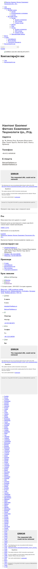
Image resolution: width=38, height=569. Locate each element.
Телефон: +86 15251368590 (12, 254)
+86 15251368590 (9, 336)
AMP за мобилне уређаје (15, 289)
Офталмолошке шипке (18, 34)
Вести (6, 36)
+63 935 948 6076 (9, 323)
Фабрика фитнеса (16, 291)
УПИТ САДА (5, 227)
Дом (5, 7)
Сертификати (12, 39)
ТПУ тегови (18, 21)
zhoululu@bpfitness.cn (9, 164)
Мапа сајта (4, 289)
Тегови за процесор (21, 19)
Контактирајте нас (9, 44)
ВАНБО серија (12, 10)
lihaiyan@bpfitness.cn (9, 162)
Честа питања (12, 40)
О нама (6, 37)
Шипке (13, 24)
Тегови (13, 11)
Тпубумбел (25, 291)
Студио (13, 15)
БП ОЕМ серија (12, 16)
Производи (7, 8)
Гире (12, 26)
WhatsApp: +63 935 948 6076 (12, 255)
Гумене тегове (19, 23)
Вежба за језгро (5, 291)
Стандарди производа (14, 42)
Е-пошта (3, 233)
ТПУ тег (18, 292)
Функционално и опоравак (19, 13)
